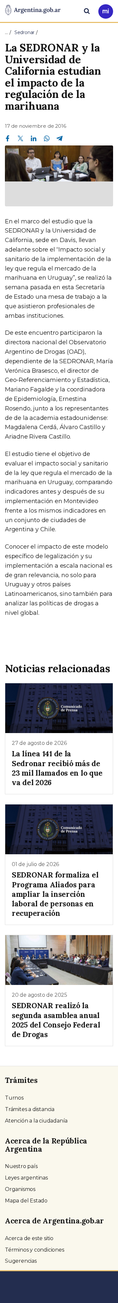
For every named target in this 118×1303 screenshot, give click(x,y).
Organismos (20, 1189)
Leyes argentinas (26, 1178)
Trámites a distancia (29, 1109)
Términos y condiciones (34, 1250)
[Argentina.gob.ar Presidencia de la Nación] (33, 10)
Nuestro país (21, 1166)
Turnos (14, 1098)
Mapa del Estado (26, 1201)
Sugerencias (21, 1261)
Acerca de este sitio (29, 1238)
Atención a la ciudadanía (36, 1121)
